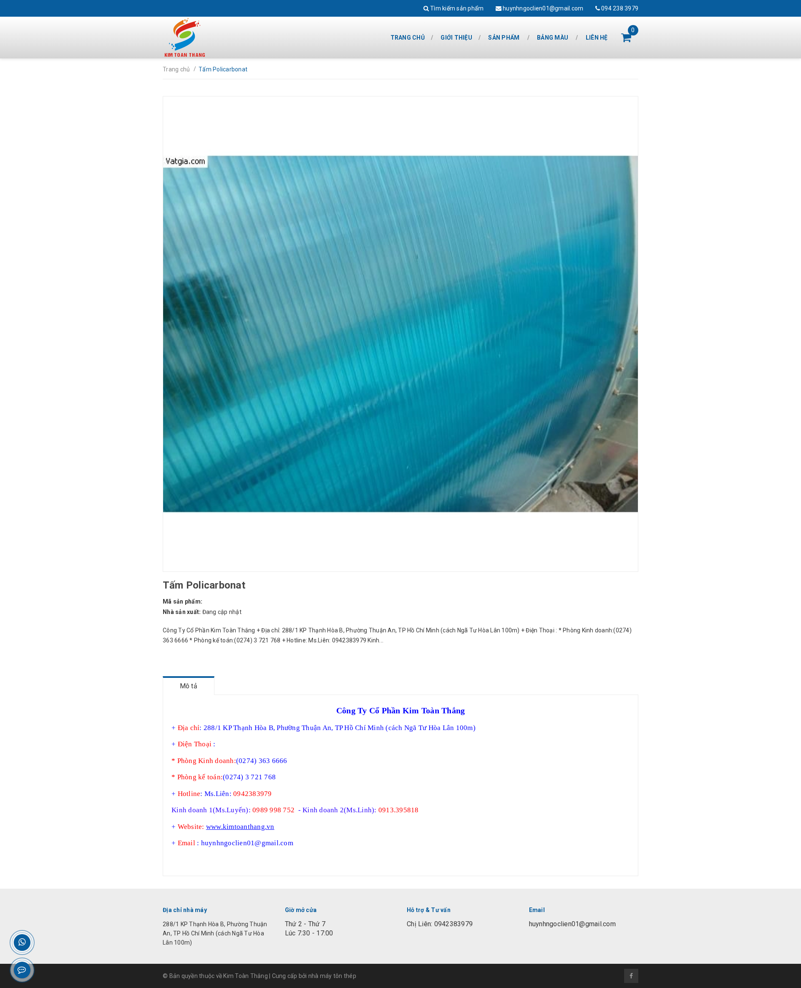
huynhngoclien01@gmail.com (542, 8)
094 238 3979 (619, 8)
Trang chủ (407, 37)
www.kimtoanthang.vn (240, 827)
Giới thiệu (456, 37)
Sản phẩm (503, 37)
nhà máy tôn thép (332, 976)
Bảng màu (552, 37)
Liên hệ (597, 37)
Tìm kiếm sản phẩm (456, 8)
